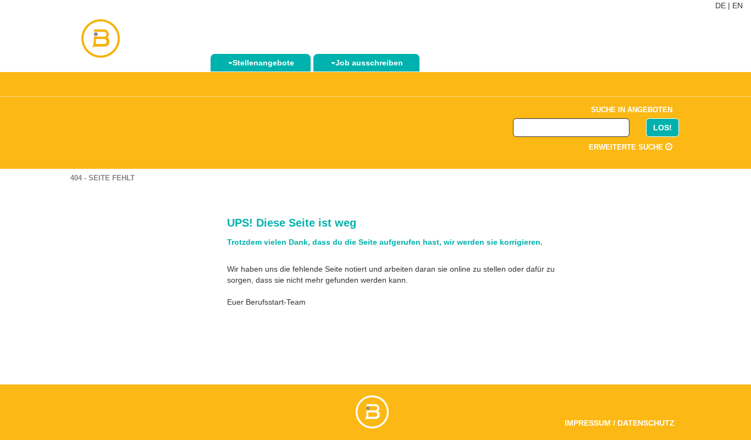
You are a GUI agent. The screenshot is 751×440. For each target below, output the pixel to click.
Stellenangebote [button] (263, 62)
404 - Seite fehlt (102, 178)
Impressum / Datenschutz (620, 423)
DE (720, 5)
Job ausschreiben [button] (369, 62)
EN (737, 5)
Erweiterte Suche (627, 147)
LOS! (662, 127)
